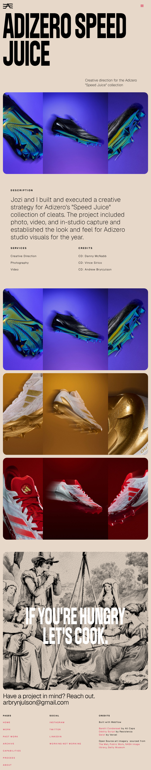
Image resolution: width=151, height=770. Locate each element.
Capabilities (12, 750)
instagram (57, 722)
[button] (142, 6)
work (7, 729)
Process (9, 758)
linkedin (56, 736)
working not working (65, 743)
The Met (103, 744)
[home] (8, 5)
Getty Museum (116, 747)
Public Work (117, 744)
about (7, 765)
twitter (55, 729)
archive (8, 743)
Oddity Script (107, 731)
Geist (102, 734)
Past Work (10, 736)
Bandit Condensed (110, 728)
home (6, 722)
